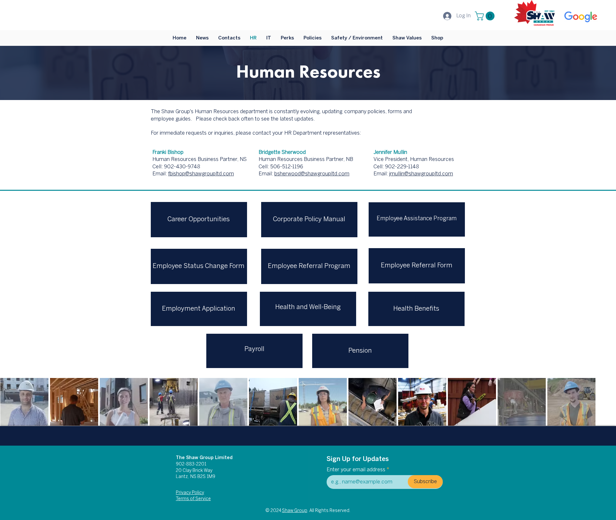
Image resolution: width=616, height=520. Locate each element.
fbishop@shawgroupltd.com (201, 174)
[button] (486, 16)
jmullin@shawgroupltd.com (421, 174)
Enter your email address (356, 469)
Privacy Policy (190, 493)
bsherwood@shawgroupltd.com (311, 174)
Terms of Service (193, 499)
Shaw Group (294, 511)
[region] (417, 219)
